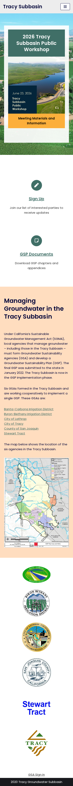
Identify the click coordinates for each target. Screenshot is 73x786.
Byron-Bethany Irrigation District (28, 414)
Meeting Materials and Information (36, 120)
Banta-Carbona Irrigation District (29, 409)
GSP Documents (36, 254)
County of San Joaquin (21, 428)
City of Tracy (13, 424)
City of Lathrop (15, 419)
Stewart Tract (14, 433)
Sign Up (36, 199)
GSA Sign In (36, 774)
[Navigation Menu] (65, 6)
